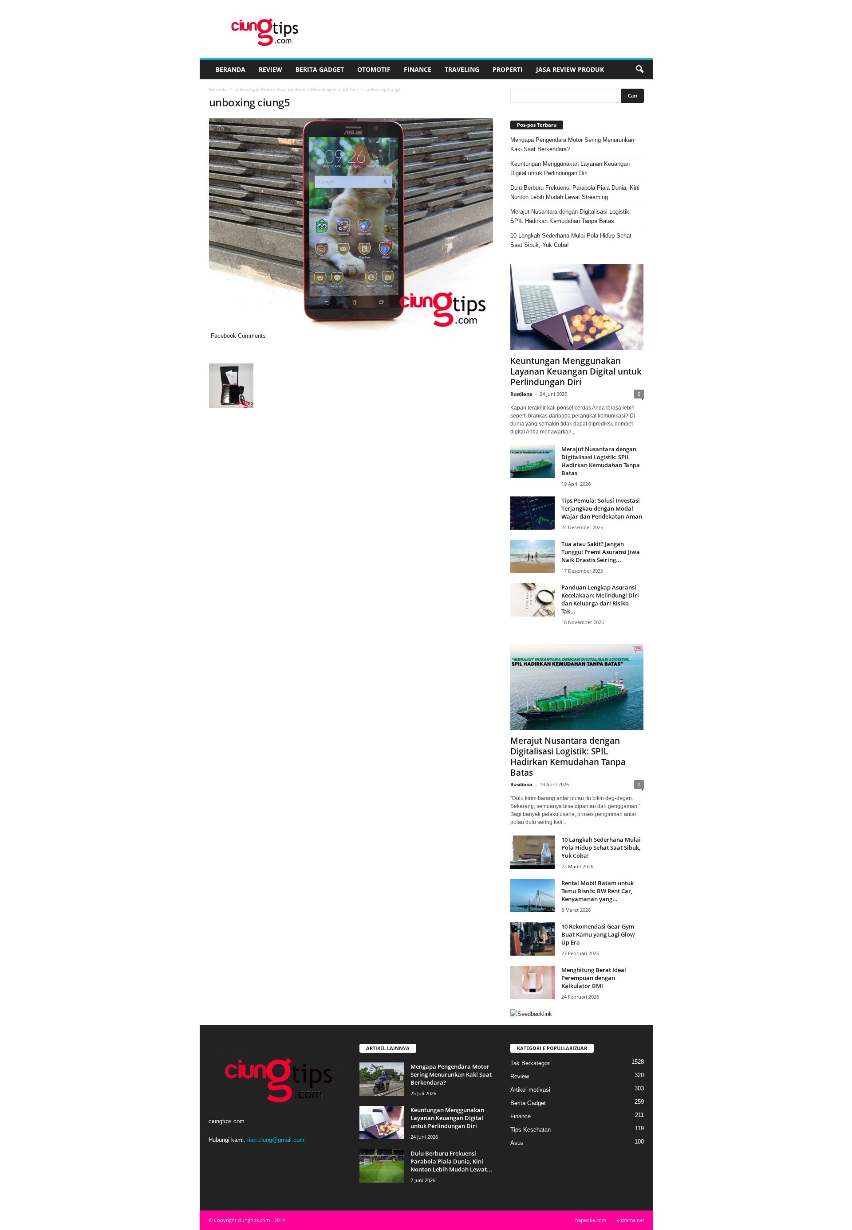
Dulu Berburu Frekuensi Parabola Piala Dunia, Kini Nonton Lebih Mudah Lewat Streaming (574, 192)
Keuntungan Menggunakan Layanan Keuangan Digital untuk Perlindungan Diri (570, 168)
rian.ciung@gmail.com (275, 1139)
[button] (639, 69)
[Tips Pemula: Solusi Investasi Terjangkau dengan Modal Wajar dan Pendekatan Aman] (532, 513)
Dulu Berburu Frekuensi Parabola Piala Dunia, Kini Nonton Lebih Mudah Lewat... (451, 1161)
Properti (508, 69)
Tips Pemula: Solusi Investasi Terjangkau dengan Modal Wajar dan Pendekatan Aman (601, 508)
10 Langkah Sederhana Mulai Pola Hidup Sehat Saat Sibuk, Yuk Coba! (570, 240)
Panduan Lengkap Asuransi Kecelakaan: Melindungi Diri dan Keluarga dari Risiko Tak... (600, 599)
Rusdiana (521, 393)
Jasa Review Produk (570, 69)
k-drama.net (630, 1220)
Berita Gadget (320, 69)
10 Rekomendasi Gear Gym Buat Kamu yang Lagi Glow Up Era (598, 934)
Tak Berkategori (530, 1063)
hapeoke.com (590, 1220)
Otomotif (373, 69)
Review (270, 69)
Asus (517, 1143)
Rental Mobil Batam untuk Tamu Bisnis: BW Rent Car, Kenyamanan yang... (597, 891)
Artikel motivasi (530, 1089)
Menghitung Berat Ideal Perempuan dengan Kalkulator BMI (593, 978)
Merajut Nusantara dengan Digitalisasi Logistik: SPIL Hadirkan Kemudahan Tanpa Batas (570, 216)
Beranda (230, 69)
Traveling (462, 69)
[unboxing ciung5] (351, 224)
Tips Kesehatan (530, 1129)
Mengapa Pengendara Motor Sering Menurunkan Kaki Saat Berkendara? (572, 144)
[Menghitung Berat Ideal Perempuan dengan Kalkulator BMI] (532, 982)
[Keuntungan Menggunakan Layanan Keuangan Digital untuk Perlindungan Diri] (577, 307)
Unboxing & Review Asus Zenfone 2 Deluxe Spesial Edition (296, 89)
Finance (417, 69)
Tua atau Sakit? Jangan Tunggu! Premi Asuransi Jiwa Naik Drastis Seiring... (600, 552)
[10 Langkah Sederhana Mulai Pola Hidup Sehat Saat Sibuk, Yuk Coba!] (532, 852)
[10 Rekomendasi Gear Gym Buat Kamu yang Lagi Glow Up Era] (532, 939)
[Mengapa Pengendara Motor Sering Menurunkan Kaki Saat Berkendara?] (381, 1079)
